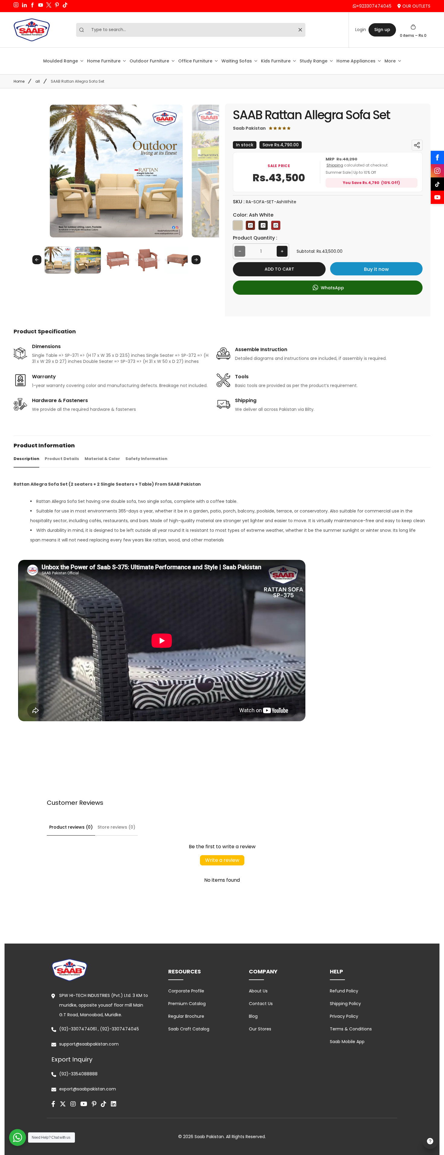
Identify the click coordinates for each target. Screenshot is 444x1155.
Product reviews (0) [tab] (71, 827)
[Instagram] (437, 170)
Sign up (382, 30)
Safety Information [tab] (146, 459)
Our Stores (260, 1029)
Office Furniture (195, 61)
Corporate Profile (186, 991)
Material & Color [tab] (102, 459)
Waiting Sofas (236, 61)
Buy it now (376, 269)
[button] (57, 259)
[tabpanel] (222, 624)
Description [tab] (26, 459)
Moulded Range (60, 61)
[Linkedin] (113, 1104)
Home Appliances (355, 61)
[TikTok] (437, 184)
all (37, 81)
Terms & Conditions (351, 1029)
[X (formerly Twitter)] (63, 1104)
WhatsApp (332, 288)
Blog (253, 1016)
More (390, 61)
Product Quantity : (255, 237)
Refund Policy (344, 991)
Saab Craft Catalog (188, 1029)
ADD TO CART (279, 269)
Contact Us (261, 1004)
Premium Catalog (187, 1004)
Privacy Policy (344, 1016)
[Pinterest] (94, 1104)
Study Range (313, 61)
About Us (258, 991)
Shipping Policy (345, 1004)
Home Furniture (104, 61)
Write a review (222, 860)
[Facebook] (437, 157)
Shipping (335, 165)
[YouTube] (437, 197)
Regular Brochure (186, 1016)
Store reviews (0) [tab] (116, 827)
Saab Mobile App (347, 1042)
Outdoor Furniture (149, 61)
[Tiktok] (103, 1104)
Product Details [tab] (62, 459)
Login (360, 30)
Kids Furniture (276, 61)
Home (19, 81)
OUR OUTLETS (416, 6)
